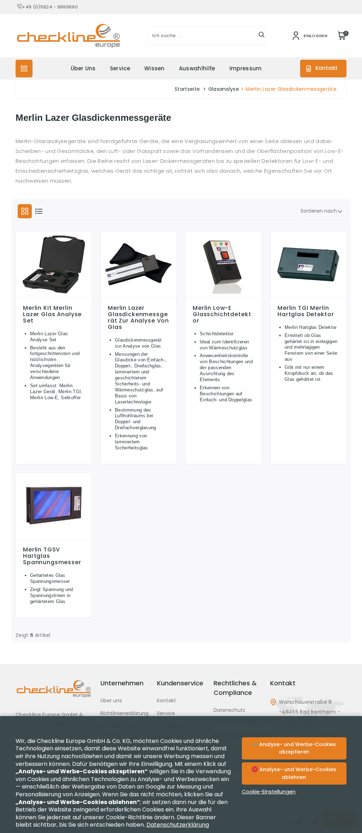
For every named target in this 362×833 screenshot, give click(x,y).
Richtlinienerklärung (124, 713)
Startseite (187, 89)
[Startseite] (54, 694)
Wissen (154, 68)
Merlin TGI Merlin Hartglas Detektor (306, 311)
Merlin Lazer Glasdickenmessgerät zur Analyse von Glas (138, 317)
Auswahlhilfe (197, 68)
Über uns (83, 68)
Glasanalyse (223, 89)
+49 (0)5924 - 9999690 (50, 7)
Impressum (245, 68)
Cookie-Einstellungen (269, 791)
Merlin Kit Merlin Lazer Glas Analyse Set (52, 314)
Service (120, 68)
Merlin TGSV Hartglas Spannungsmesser (52, 556)
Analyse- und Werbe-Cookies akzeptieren (297, 748)
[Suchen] (262, 35)
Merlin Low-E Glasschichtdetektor (222, 314)
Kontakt (326, 68)
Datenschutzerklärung (177, 825)
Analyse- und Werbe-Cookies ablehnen (297, 773)
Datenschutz (229, 710)
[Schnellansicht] (53, 295)
